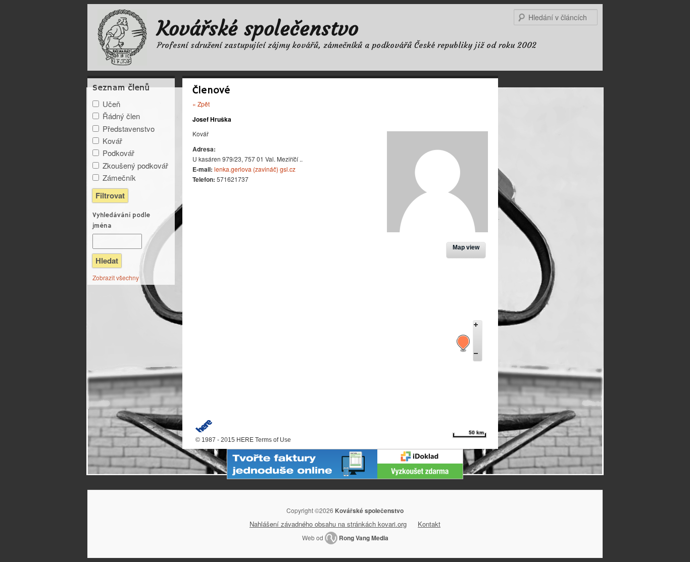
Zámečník (119, 177)
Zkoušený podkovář (135, 165)
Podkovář (118, 152)
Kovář (112, 140)
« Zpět (201, 103)
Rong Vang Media (363, 537)
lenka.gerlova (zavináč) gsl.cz (254, 169)
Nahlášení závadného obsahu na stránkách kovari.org (328, 524)
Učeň (111, 103)
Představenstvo (129, 128)
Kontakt (429, 524)
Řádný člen (121, 116)
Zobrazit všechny (115, 277)
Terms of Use (273, 439)
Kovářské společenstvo (258, 28)
